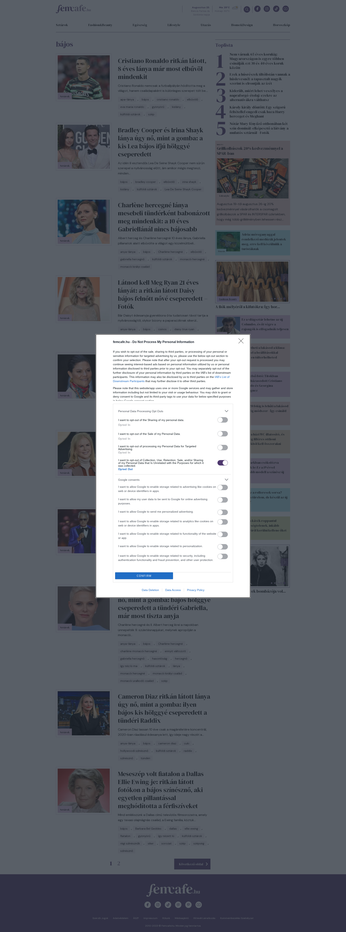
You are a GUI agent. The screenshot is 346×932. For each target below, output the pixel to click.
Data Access (173, 590)
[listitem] (173, 411)
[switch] (222, 420)
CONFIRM (144, 575)
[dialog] (173, 466)
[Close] (242, 342)
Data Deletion (150, 590)
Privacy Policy (195, 590)
